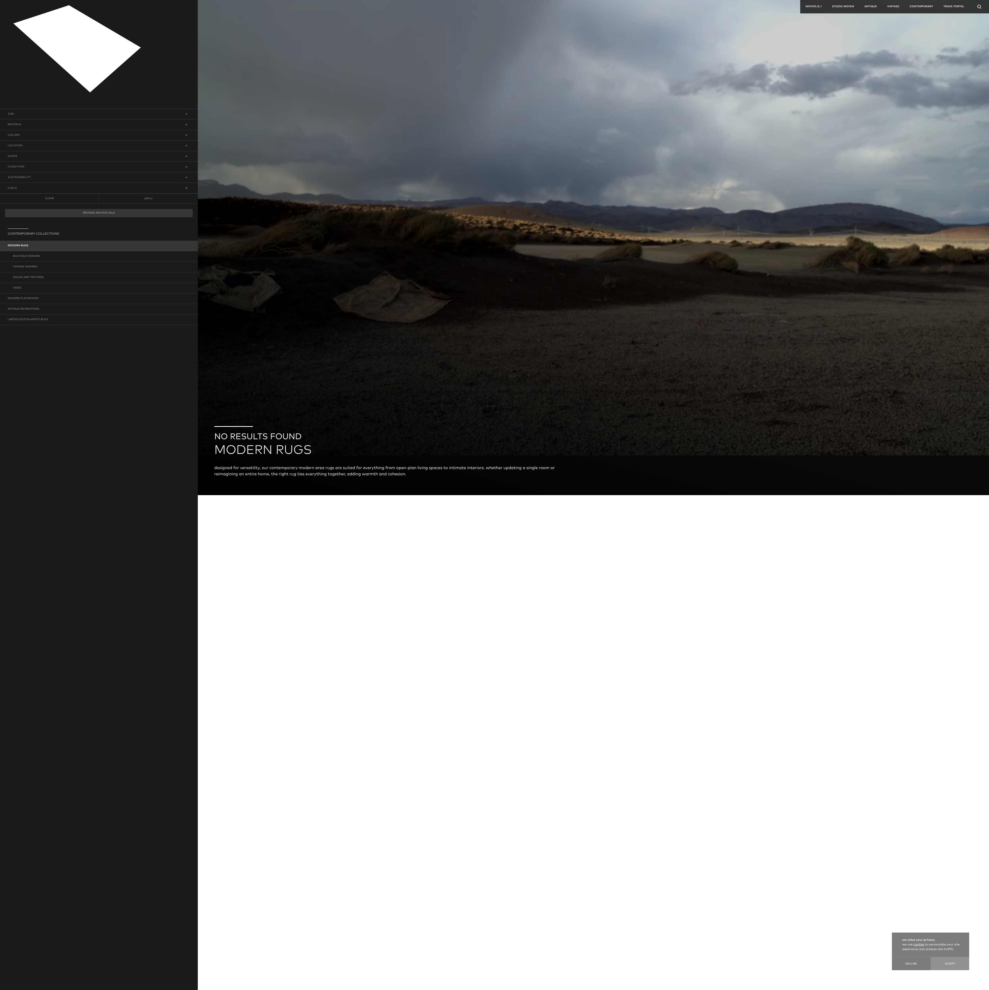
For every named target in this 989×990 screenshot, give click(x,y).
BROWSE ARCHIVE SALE (99, 213)
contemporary (921, 6)
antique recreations (23, 309)
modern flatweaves (23, 298)
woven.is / (813, 6)
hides (17, 288)
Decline (911, 963)
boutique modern (26, 256)
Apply (148, 198)
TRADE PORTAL (953, 6)
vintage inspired (25, 267)
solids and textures (28, 277)
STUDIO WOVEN (843, 6)
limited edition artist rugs (28, 319)
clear (49, 198)
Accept (950, 963)
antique (870, 6)
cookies (918, 944)
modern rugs (18, 245)
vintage (893, 6)
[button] (99, 114)
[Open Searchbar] (979, 6)
